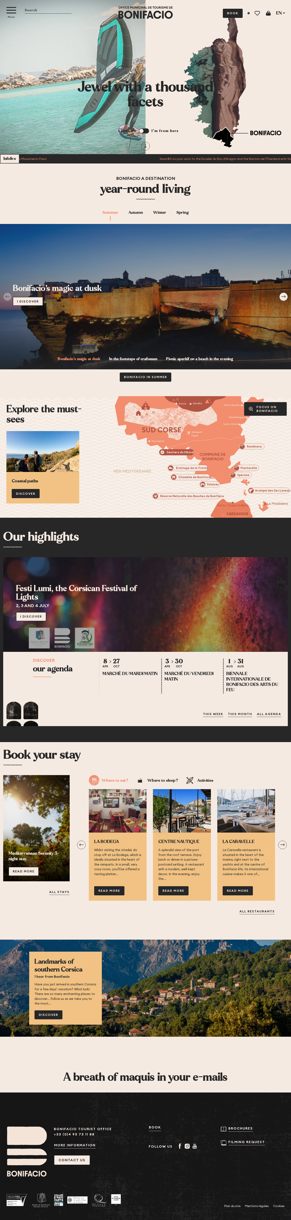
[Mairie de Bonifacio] (41, 1200)
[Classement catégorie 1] (116, 1200)
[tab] (135, 212)
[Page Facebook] (180, 1146)
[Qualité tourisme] (99, 1200)
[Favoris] (258, 13)
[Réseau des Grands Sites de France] (77, 1200)
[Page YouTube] (195, 1146)
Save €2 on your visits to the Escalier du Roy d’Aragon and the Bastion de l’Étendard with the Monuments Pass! (177, 159)
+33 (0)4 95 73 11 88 (74, 1134)
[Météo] (248, 13)
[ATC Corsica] (17, 1200)
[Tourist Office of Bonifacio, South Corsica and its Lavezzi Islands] (145, 12)
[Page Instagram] (188, 1146)
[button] (48, 10)
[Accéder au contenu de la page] (145, 146)
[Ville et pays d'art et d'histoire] (58, 1200)
